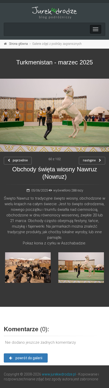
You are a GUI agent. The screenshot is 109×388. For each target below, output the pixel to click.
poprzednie (20, 160)
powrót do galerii (28, 358)
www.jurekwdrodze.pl (59, 374)
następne (89, 160)
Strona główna (18, 44)
